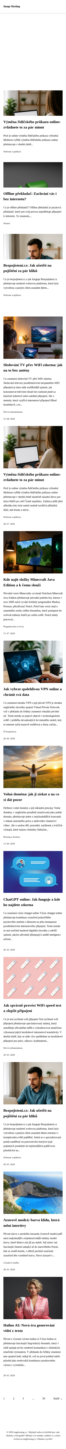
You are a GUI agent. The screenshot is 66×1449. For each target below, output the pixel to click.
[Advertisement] (33, 48)
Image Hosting (11, 6)
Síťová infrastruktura (13, 412)
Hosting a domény (11, 837)
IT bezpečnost (9, 732)
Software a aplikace (12, 151)
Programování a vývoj (13, 626)
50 (43, 1398)
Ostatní (6, 223)
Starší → (58, 1398)
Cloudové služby (11, 1263)
